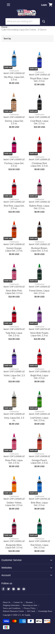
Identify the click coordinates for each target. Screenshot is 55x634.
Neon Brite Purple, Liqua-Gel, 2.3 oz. (39, 334)
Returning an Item (30, 605)
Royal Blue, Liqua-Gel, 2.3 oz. (39, 79)
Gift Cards (31, 611)
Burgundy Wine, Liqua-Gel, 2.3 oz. (14, 546)
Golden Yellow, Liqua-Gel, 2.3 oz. (14, 503)
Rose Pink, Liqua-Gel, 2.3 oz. (14, 461)
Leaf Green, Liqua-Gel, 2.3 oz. (39, 419)
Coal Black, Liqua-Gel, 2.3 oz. (39, 122)
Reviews (29, 602)
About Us (6, 602)
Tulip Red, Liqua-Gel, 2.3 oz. (14, 334)
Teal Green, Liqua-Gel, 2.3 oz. (39, 546)
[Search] (43, 21)
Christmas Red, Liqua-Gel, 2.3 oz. (39, 164)
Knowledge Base (45, 611)
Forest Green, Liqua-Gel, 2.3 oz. (39, 291)
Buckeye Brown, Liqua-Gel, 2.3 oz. (39, 249)
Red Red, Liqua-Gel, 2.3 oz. (14, 207)
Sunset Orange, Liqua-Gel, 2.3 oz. (14, 249)
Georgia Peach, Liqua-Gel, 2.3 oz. (39, 461)
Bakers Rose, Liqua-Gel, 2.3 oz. (39, 207)
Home (4, 27)
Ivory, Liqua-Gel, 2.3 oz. (14, 419)
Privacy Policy (30, 608)
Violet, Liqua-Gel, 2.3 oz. (14, 376)
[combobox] (23, 21)
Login (44, 5)
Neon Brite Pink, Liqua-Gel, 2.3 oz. (14, 291)
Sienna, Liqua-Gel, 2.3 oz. (14, 122)
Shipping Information (11, 605)
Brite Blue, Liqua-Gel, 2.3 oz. (39, 503)
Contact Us (18, 602)
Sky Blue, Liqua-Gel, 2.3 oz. (14, 78)
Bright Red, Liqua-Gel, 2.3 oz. (39, 376)
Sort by (7, 38)
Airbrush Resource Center (13, 611)
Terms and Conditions (12, 608)
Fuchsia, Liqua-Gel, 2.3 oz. (14, 164)
